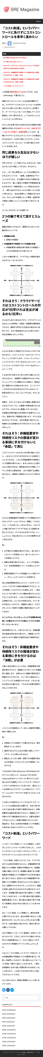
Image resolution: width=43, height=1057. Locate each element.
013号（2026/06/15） (9, 1014)
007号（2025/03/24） (9, 1038)
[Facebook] (8, 990)
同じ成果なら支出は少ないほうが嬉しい (15, 58)
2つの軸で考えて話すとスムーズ (13, 62)
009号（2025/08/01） (9, 1030)
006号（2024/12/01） (9, 1041)
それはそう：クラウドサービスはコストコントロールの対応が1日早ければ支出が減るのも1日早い (21, 67)
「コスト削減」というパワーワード (13, 86)
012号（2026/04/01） (9, 1018)
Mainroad (30, 1052)
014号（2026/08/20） (9, 1010)
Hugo (23, 1052)
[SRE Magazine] (21, 9)
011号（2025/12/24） (8, 1022)
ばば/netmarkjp (19, 43)
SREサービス (23, 128)
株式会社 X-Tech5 (18, 92)
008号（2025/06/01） (9, 1034)
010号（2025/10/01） (9, 1026)
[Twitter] (4, 990)
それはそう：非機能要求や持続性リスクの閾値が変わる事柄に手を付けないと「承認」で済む (21, 74)
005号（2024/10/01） (9, 1045)
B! (12, 990)
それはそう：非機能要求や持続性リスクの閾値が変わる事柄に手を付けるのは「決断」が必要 (21, 80)
